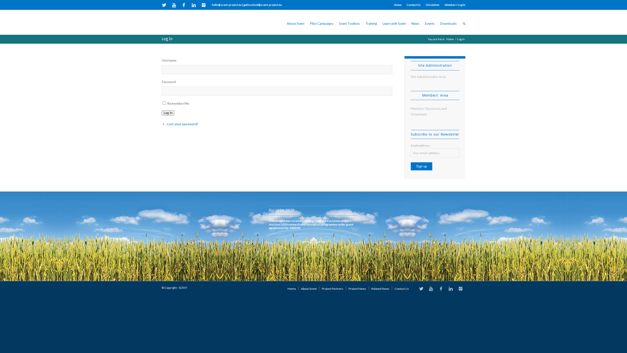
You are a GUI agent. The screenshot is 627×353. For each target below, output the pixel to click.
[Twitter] (164, 5)
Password (169, 82)
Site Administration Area (428, 77)
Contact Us (414, 4)
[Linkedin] (193, 5)
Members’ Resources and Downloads (429, 111)
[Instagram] (203, 5)
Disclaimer (433, 4)
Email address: (420, 145)
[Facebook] (184, 5)
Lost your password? (182, 124)
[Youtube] (174, 5)
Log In (167, 39)
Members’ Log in (455, 4)
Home (397, 4)
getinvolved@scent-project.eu (262, 4)
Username (169, 60)
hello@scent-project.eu (227, 4)
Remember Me (178, 103)
